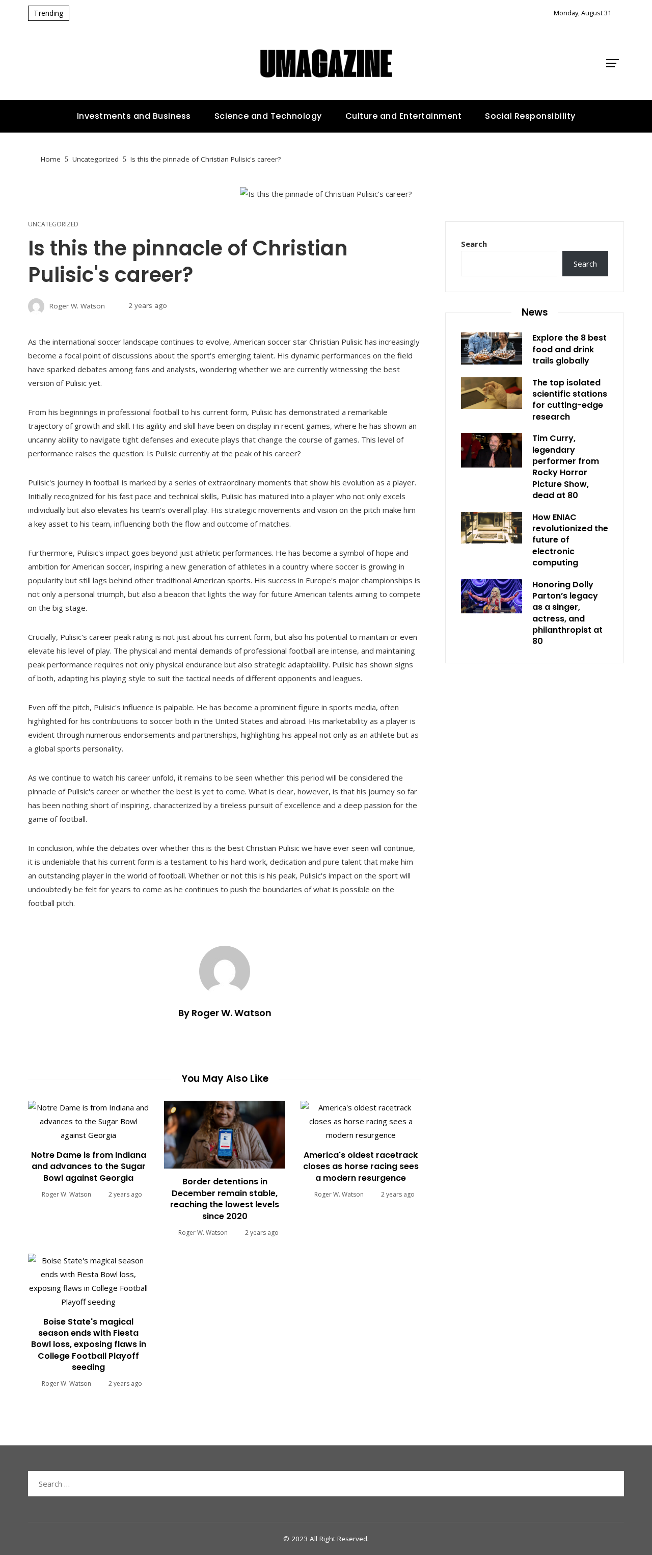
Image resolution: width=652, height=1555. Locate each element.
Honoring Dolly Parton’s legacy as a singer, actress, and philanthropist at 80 (567, 613)
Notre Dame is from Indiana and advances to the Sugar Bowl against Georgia (88, 1166)
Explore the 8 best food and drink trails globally (569, 349)
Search (474, 244)
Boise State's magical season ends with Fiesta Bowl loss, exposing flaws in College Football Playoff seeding (88, 1344)
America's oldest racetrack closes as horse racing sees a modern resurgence (361, 1166)
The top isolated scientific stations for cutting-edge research (569, 400)
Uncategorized (53, 224)
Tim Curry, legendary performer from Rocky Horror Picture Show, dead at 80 (565, 466)
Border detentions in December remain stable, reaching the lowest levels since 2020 (224, 1199)
